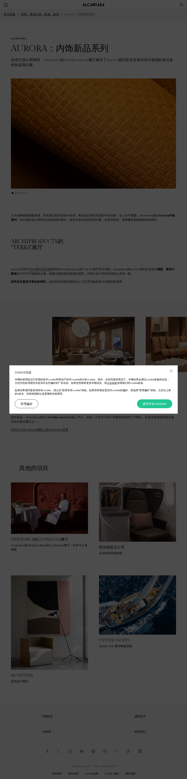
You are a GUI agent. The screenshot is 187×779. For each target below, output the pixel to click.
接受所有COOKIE (155, 404)
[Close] (171, 371)
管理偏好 (26, 404)
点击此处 (112, 382)
